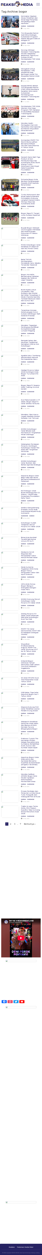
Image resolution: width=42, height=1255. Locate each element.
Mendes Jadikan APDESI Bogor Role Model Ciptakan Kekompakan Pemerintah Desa (29, 777)
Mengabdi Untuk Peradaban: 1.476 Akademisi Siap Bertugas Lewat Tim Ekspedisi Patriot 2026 (30, 72)
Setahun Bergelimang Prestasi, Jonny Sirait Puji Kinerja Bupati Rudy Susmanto (31, 510)
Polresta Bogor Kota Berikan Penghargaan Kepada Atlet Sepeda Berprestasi (30, 182)
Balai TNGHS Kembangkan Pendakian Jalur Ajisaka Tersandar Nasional (30, 262)
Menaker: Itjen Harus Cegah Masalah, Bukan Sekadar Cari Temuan (30, 416)
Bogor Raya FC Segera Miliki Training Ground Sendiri (30, 387)
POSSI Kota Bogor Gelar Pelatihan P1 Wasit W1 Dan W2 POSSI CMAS (31, 246)
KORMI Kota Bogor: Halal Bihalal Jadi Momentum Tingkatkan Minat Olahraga (31, 431)
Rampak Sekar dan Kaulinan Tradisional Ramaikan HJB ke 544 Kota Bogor (30, 343)
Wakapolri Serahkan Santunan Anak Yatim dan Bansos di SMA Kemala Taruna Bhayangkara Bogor (29, 725)
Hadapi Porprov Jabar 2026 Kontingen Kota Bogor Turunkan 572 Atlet (30, 373)
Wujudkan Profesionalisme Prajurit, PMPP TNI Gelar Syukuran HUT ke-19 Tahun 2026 (29, 647)
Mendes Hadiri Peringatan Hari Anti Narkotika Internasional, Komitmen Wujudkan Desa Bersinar (31, 126)
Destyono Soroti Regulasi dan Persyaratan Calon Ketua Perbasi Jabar (29, 554)
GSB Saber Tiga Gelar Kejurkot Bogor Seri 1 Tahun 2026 (30, 694)
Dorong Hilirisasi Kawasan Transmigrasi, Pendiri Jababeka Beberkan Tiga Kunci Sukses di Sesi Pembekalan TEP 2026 (30, 54)
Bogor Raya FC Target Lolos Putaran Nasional (30, 214)
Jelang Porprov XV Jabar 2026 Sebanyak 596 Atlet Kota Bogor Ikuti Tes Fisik (30, 616)
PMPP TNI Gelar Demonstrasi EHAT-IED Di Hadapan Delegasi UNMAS (30, 631)
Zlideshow (30, 43)
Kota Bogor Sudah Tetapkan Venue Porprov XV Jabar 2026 (30, 524)
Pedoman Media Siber (25, 1247)
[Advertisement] (21, 23)
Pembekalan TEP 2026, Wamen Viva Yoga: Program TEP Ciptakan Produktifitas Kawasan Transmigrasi (30, 110)
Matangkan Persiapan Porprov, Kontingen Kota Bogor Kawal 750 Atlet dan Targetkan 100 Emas (30, 447)
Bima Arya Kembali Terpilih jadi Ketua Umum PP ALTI (29, 539)
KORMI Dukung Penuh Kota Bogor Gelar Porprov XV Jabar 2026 (30, 601)
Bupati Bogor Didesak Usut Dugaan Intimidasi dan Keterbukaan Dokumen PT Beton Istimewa (30, 231)
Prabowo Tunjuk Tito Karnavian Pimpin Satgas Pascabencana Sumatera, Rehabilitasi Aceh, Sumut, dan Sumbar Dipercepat (30, 743)
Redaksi (12, 1247)
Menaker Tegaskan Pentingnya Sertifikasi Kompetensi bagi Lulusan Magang (30, 328)
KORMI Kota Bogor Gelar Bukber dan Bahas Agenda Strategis (31, 463)
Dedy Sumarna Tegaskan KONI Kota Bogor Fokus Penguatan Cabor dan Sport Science (30, 570)
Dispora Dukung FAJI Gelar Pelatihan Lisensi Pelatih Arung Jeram (30, 709)
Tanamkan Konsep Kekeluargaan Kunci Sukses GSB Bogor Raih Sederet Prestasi (30, 313)
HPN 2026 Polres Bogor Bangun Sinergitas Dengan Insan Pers (28, 586)
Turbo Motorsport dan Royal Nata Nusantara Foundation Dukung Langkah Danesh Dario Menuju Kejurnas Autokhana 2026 (30, 199)
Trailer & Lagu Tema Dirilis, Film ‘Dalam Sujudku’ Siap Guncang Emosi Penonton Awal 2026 (30, 809)
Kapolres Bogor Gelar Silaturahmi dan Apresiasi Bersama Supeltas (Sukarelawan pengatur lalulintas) (30, 760)
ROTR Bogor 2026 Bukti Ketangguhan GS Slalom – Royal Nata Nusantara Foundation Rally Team (30, 494)
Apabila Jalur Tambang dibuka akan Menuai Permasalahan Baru (30, 357)
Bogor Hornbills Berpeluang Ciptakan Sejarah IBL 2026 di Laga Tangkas (30, 277)
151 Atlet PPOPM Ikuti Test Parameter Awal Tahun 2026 (30, 679)
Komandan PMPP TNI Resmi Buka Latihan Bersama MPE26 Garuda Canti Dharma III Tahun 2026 (30, 143)
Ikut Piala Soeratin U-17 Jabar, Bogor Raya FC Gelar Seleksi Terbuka (30, 401)
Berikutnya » (29, 824)
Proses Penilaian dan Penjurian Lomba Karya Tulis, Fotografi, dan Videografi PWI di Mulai (30, 794)
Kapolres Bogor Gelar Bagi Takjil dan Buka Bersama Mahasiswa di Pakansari (30, 478)
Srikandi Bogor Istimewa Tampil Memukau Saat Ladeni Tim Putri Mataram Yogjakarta (30, 664)
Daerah (23, 43)
